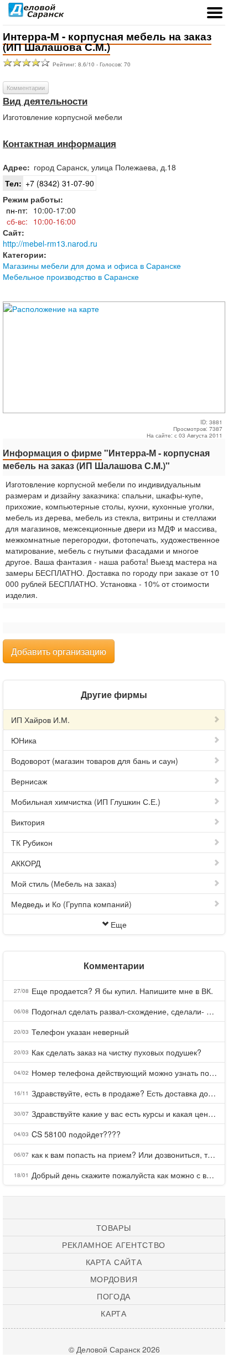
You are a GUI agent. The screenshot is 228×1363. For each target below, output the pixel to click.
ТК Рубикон (32, 842)
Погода (114, 1296)
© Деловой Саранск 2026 (114, 1349)
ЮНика (24, 740)
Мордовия (114, 1278)
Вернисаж (29, 781)
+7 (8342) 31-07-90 (49, 183)
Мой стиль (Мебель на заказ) (64, 883)
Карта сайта (114, 1261)
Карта (114, 1313)
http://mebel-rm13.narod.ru (50, 243)
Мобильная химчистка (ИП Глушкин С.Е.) (85, 801)
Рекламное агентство (113, 1244)
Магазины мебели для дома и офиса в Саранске (92, 265)
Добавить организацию (58, 651)
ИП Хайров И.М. (40, 719)
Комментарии (26, 87)
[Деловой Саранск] (36, 14)
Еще (119, 924)
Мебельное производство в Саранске (71, 276)
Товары (113, 1227)
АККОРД (25, 862)
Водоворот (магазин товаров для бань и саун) (94, 760)
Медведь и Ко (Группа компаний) (71, 903)
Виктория (28, 822)
